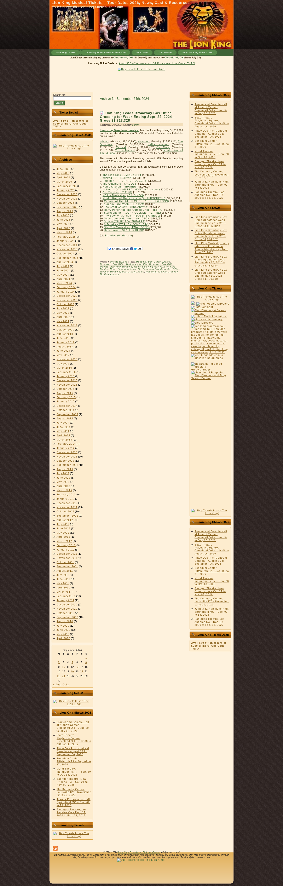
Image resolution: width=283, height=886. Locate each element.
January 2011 (65, 600)
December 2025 (67, 194)
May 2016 (63, 363)
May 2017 (63, 355)
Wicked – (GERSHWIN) (118, 178)
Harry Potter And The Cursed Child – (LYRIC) (133, 209)
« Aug (57, 684)
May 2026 (63, 173)
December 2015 (67, 380)
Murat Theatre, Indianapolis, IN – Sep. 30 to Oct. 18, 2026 (74, 771)
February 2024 (66, 287)
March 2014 (64, 439)
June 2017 (63, 350)
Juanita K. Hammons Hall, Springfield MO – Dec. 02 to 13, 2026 (74, 802)
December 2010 (67, 604)
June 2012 (63, 528)
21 (81, 671)
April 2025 (63, 228)
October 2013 (65, 460)
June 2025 (63, 219)
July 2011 (63, 575)
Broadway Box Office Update (152, 261)
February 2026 (66, 186)
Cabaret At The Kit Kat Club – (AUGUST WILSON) (136, 201)
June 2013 (63, 477)
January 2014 (66, 448)
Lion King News (127, 269)
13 (77, 667)
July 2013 (63, 473)
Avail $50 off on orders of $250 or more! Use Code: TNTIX (157, 63)
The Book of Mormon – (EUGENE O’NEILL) (132, 215)
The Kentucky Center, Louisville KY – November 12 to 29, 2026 (74, 792)
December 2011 (67, 553)
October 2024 (65, 253)
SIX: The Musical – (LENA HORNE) (127, 227)
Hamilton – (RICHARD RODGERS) (125, 180)
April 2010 (63, 638)
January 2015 (66, 401)
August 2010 (65, 621)
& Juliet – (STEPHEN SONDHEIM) (126, 224)
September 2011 (67, 566)
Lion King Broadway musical (119, 130)
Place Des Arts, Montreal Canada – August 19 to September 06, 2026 (73, 751)
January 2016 (66, 376)
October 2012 (65, 511)
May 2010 (63, 634)
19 (72, 671)
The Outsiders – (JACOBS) (120, 183)
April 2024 (63, 279)
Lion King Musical (152, 266)
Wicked (104, 141)
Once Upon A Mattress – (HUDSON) (127, 218)
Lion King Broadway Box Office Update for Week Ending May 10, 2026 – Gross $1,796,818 (211, 274)
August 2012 (65, 520)
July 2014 (63, 422)
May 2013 (63, 482)
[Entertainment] (202, 307)
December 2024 (67, 245)
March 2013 (64, 490)
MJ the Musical (125, 150)
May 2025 (63, 224)
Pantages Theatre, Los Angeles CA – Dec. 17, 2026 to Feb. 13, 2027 (71, 812)
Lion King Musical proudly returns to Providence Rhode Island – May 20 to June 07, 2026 (212, 248)
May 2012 (63, 532)
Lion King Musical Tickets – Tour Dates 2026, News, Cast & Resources (121, 3)
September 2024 (67, 258)
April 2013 (63, 486)
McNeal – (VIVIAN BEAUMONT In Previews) (131, 189)
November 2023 (67, 300)
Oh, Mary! (163, 147)
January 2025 (66, 241)
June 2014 (63, 427)
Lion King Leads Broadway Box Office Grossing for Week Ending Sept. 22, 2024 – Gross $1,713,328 (137, 116)
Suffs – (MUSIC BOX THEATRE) (124, 221)
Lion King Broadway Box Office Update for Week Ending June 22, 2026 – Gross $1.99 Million (211, 222)
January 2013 (66, 498)
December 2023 (67, 295)
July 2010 (63, 625)
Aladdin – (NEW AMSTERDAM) (124, 204)
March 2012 (64, 541)
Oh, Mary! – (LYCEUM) (117, 192)
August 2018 (65, 334)
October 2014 (65, 410)
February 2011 (66, 596)
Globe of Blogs (201, 369)
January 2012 (66, 549)
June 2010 (63, 629)
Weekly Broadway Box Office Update (122, 271)
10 (63, 667)
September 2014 (67, 414)
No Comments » (109, 274)
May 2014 (63, 431)
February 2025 (66, 236)
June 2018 (63, 338)
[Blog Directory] (202, 322)
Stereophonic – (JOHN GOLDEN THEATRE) (132, 212)
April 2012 (63, 536)
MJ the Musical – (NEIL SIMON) (123, 195)
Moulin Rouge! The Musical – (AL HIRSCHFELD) (135, 198)
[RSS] (55, 848)
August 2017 (65, 346)
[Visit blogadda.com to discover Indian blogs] (210, 358)
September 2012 (67, 515)
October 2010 (65, 613)
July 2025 (63, 215)
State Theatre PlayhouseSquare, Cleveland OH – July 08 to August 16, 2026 (74, 740)
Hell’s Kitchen (158, 144)
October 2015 (65, 388)
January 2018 (66, 342)
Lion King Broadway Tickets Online (139, 852)
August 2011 (65, 570)
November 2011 (67, 558)
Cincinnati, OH (113, 57)
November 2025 (67, 198)
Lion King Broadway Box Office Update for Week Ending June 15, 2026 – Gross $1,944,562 (211, 235)
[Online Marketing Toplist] (209, 316)
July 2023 (63, 308)
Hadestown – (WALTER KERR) (124, 230)
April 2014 (63, 435)
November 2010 (67, 608)
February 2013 (66, 494)
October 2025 (65, 202)
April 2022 (63, 317)
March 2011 (64, 592)
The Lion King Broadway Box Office (159, 269)
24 (63, 676)
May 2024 (63, 274)
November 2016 (67, 359)
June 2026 (63, 169)
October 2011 (65, 562)
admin (135, 124)
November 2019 (67, 325)
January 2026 (66, 190)
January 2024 (66, 291)
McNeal (121, 147)
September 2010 (67, 617)
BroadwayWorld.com (118, 235)
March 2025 (64, 232)
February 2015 (66, 397)
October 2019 (65, 329)
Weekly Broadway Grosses (161, 271)
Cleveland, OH (164, 57)
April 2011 (63, 587)
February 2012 (66, 545)
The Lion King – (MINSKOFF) (122, 175)
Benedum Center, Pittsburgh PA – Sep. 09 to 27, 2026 (74, 761)
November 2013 (67, 456)
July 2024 (63, 266)
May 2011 (63, 583)
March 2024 (64, 283)
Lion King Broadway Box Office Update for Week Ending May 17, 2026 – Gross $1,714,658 (211, 261)
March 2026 (64, 181)
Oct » (66, 684)
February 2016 (66, 372)
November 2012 (67, 507)
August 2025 (65, 211)
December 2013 (67, 452)
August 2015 (65, 393)
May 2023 (63, 312)
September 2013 (67, 465)
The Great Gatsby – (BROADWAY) (126, 207)
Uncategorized (118, 261)
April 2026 (63, 177)
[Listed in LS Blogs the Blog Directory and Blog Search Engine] (210, 378)
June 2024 (63, 270)
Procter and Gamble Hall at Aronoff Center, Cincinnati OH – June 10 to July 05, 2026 (73, 726)
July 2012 (63, 524)
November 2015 (67, 384)
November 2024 (67, 249)
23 (58, 676)
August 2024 (65, 262)
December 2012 (67, 503)
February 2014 (66, 443)
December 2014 (67, 405)
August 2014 (65, 418)
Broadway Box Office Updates (118, 264)
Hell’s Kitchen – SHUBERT (120, 186)
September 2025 (67, 207)
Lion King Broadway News (125, 266)
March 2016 (64, 367)
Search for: (59, 94)
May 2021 (63, 321)
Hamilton (144, 141)
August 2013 (65, 469)
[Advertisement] (141, 80)
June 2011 (63, 579)
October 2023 (65, 304)
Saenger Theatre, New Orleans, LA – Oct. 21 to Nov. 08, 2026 (72, 781)
